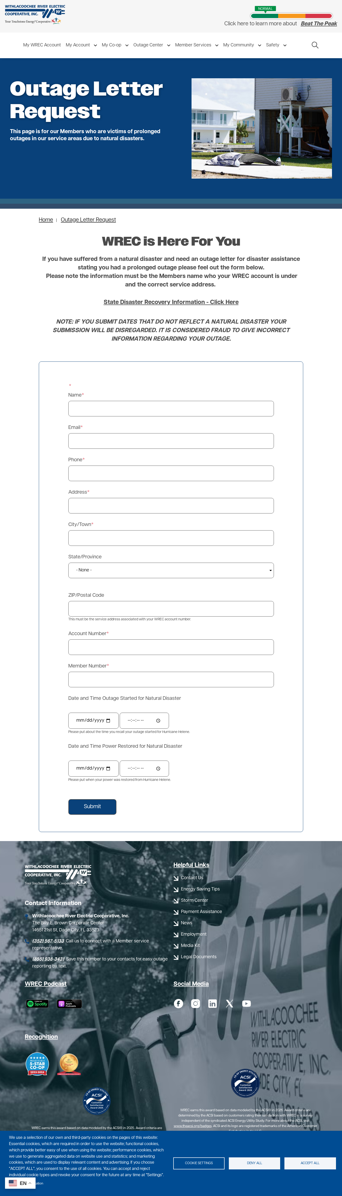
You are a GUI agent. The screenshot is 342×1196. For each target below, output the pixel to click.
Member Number (87, 666)
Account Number (87, 633)
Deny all (254, 1163)
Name (75, 395)
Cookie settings (199, 1163)
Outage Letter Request (88, 220)
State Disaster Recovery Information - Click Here (171, 303)
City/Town (79, 524)
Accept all (310, 1163)
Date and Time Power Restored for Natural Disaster (125, 746)
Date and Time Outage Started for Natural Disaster (124, 698)
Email (74, 427)
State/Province (85, 557)
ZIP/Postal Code (86, 595)
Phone (75, 460)
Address (77, 492)
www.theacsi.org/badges (193, 1126)
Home (46, 220)
